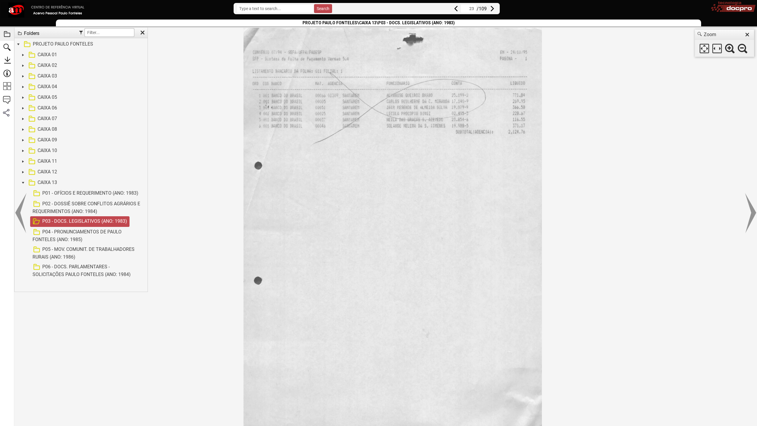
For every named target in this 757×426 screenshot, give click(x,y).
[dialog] (724, 43)
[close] (747, 34)
